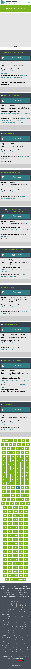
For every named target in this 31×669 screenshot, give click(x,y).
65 (22, 480)
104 (10, 507)
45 (13, 468)
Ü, (8, 612)
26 (8, 456)
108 (5, 511)
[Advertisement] (15, 29)
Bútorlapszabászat (7, 349)
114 (10, 515)
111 (21, 511)
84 (27, 492)
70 (18, 484)
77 (22, 488)
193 (7, 579)
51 (13, 472)
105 (15, 507)
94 (17, 499)
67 (4, 484)
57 (13, 476)
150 (16, 543)
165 (15, 555)
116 (21, 515)
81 (13, 492)
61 (3, 480)
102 (28, 503)
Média (2, 387)
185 (15, 571)
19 (4, 452)
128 (5, 527)
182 (26, 567)
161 (21, 551)
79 (4, 492)
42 (27, 464)
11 (23, 444)
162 (26, 551)
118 (5, 519)
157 (26, 547)
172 (26, 559)
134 (10, 531)
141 (21, 535)
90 (27, 496)
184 (10, 571)
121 (21, 519)
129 (10, 527)
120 (15, 519)
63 (13, 480)
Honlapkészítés (15, 665)
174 (10, 563)
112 (26, 511)
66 (27, 480)
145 (15, 539)
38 (8, 464)
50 (8, 472)
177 (26, 563)
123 (5, 523)
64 (18, 480)
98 (7, 503)
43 (4, 468)
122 (26, 519)
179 (10, 567)
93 (13, 499)
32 (8, 460)
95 (22, 499)
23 (22, 452)
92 (8, 499)
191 (21, 575)
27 (13, 456)
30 (27, 456)
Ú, (6, 612)
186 (21, 571)
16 (17, 448)
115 (15, 515)
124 (10, 523)
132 (26, 527)
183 (5, 571)
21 (13, 452)
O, (4, 610)
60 (27, 476)
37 (4, 464)
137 (26, 531)
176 (21, 563)
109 (10, 511)
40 (18, 464)
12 (28, 444)
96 (27, 499)
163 (5, 555)
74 (8, 488)
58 (18, 476)
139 (10, 535)
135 (15, 531)
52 (18, 472)
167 (26, 555)
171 (21, 559)
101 (22, 503)
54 (27, 472)
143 (5, 539)
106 (21, 507)
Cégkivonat (17, 58)
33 (13, 460)
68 (8, 484)
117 (26, 515)
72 (27, 484)
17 (22, 448)
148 (5, 543)
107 (26, 507)
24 (27, 452)
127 (26, 523)
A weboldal (6, 592)
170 (16, 559)
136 (21, 531)
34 (17, 460)
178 (5, 567)
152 (26, 543)
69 (13, 484)
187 (26, 571)
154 (10, 547)
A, (7, 606)
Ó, (6, 610)
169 (10, 559)
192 (26, 575)
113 (5, 515)
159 (10, 551)
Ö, (8, 610)
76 (18, 488)
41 (22, 464)
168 (5, 559)
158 (5, 551)
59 (22, 476)
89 (22, 496)
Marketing (23, 385)
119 (10, 519)
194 (12, 579)
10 (19, 444)
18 (27, 448)
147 (26, 539)
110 (16, 511)
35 (22, 460)
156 (21, 547)
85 (3, 496)
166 (21, 555)
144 (10, 539)
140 (16, 535)
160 (15, 551)
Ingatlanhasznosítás (7, 429)
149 (10, 543)
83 (22, 492)
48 (27, 468)
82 (18, 492)
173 (5, 563)
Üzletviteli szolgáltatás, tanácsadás (12, 122)
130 (16, 527)
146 (21, 539)
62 (8, 480)
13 (4, 448)
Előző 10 (5, 440)
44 (8, 468)
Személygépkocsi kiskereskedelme (11, 78)
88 (18, 496)
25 (4, 456)
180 (15, 567)
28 (18, 456)
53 (22, 472)
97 (3, 503)
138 (5, 535)
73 (4, 488)
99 (12, 503)
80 (8, 492)
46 (18, 468)
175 (15, 563)
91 (4, 499)
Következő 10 (21, 579)
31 (4, 460)
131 (21, 527)
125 (15, 523)
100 (17, 503)
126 (21, 523)
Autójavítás (23, 75)
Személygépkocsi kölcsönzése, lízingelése (14, 80)
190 (16, 575)
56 (8, 476)
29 (22, 456)
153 (5, 547)
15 (13, 448)
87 (13, 496)
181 (21, 567)
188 (5, 575)
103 (5, 507)
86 (8, 496)
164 (10, 555)
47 (22, 468)
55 (4, 476)
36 (27, 460)
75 (13, 488)
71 (22, 484)
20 (8, 452)
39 (13, 464)
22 (18, 452)
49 (4, 472)
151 (21, 543)
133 (5, 531)
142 (26, 535)
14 (8, 448)
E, (20, 606)
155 (15, 547)
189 (10, 575)
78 (27, 488)
